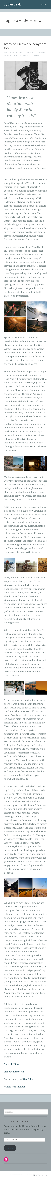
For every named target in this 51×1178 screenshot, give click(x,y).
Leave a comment (31, 55)
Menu (44, 4)
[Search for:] (26, 1112)
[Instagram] (6, 1159)
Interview (39, 52)
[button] (15, 309)
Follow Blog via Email (17, 1121)
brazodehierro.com (14, 1071)
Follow (10, 1148)
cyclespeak (12, 4)
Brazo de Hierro (12, 1064)
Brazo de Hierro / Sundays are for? (25, 46)
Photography (11, 55)
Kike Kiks (28, 1079)
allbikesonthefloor (15, 1086)
